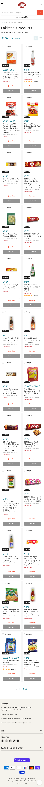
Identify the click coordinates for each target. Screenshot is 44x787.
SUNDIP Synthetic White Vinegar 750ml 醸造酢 (32, 287)
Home (3, 22)
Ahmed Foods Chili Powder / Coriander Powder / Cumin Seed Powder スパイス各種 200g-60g (12, 128)
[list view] (40, 38)
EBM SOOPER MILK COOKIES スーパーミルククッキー (32, 236)
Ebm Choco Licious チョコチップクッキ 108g (11, 180)
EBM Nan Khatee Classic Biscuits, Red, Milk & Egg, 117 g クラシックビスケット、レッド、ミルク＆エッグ (32, 183)
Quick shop (11, 86)
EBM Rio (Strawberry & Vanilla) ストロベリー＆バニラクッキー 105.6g (32, 499)
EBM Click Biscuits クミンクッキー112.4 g (11, 286)
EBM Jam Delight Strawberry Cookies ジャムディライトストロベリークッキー (32, 560)
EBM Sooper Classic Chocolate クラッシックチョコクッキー (32, 444)
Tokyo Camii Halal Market (10, 79)
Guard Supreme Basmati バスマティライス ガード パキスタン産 (32, 392)
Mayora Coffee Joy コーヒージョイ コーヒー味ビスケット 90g (11, 391)
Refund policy (31, 779)
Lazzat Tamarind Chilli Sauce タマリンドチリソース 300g (11, 340)
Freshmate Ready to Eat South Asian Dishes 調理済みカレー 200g (11, 75)
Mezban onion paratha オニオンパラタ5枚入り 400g (12, 612)
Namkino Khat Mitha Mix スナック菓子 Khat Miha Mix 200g (32, 662)
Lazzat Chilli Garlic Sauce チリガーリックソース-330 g (32, 340)
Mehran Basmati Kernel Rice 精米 (11, 661)
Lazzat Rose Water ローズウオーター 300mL (32, 74)
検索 (10, 779)
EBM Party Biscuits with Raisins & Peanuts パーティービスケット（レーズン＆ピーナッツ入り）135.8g (11, 446)
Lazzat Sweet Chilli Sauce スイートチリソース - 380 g (32, 612)
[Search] (40, 12)
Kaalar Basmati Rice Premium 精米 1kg (10, 235)
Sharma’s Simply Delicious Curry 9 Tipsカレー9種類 (32, 126)
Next (25, 689)
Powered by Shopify (22, 783)
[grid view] (36, 38)
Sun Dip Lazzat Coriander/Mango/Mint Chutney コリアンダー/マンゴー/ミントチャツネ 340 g (11, 506)
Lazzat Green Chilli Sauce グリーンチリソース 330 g (11, 559)
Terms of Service (19, 779)
